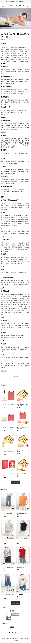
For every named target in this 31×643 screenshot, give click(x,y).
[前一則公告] (2, 1)
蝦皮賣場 (8, 617)
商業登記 (8, 619)
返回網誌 (16, 376)
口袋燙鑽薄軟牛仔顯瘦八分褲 (8, 514)
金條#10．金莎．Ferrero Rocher (22, 451)
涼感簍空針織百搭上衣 (7, 541)
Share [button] (4, 43)
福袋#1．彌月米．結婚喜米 (8, 428)
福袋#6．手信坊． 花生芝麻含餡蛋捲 (22, 428)
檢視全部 (15, 482)
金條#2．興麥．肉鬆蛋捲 (22, 474)
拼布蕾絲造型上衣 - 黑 (22, 541)
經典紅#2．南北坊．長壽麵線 (8, 474)
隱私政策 (27, 638)
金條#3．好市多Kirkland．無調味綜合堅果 (8, 451)
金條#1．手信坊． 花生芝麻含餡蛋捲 (22, 405)
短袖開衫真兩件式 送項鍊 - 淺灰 (8, 568)
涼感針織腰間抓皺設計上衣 (22, 514)
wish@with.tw (15, 612)
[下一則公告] (28, 1)
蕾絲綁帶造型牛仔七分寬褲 (8, 595)
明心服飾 (12, 627)
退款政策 (22, 638)
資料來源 (3, 370)
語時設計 (12, 610)
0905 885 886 (15, 614)
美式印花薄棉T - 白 (21, 594)
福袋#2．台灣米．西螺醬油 (8, 405)
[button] (3, 6)
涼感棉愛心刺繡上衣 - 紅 (22, 567)
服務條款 (16, 640)
